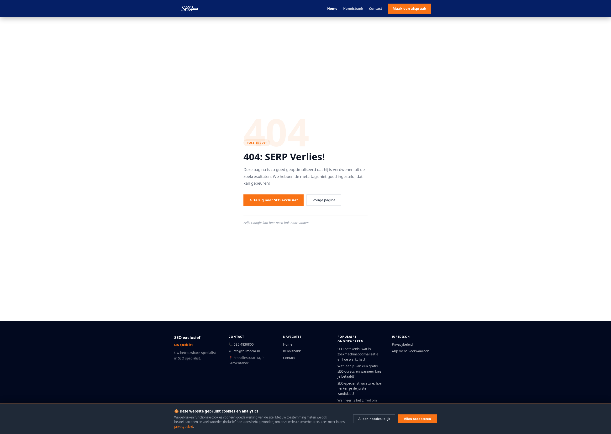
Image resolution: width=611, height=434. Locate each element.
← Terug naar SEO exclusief (273, 200)
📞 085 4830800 (241, 344)
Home (332, 8)
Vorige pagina (323, 200)
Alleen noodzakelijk (374, 419)
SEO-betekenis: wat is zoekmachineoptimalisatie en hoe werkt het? (357, 354)
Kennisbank (353, 8)
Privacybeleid (402, 344)
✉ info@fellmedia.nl (244, 351)
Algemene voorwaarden (410, 351)
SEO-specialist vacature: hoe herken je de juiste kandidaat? (359, 388)
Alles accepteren (417, 419)
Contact (375, 8)
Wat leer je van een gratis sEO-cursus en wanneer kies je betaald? (359, 371)
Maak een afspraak (409, 8)
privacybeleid (183, 426)
